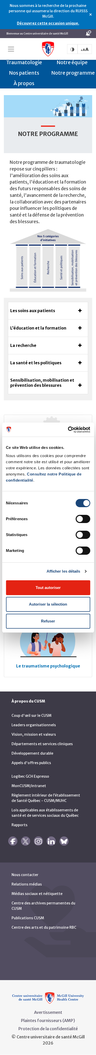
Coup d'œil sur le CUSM (31, 715)
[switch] (83, 519)
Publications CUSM (28, 918)
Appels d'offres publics (31, 763)
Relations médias (27, 884)
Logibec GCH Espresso (30, 776)
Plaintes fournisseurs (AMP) (48, 1020)
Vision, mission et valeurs (34, 734)
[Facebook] (12, 841)
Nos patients (24, 73)
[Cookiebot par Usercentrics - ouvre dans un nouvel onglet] (68, 429)
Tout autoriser (48, 587)
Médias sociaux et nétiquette (37, 893)
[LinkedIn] (51, 841)
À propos (24, 83)
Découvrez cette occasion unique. (48, 23)
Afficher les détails (63, 571)
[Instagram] (38, 841)
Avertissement (48, 1012)
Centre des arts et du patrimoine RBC (44, 927)
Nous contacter (25, 874)
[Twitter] (25, 841)
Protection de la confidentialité (48, 1028)
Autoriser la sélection (48, 604)
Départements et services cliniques (42, 744)
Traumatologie (24, 62)
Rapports (19, 825)
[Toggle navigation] (11, 49)
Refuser (48, 621)
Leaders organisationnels (34, 725)
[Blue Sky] (64, 841)
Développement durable (32, 753)
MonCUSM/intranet (29, 786)
